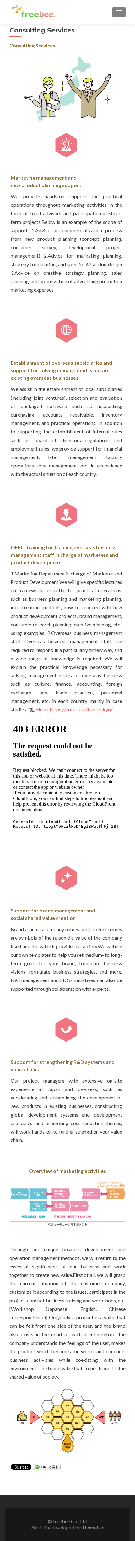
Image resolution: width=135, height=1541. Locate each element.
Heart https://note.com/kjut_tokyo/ (74, 709)
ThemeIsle (93, 1527)
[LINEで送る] (47, 1466)
